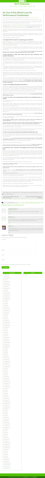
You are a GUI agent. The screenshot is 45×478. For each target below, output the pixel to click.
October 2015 (6, 344)
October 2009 (6, 466)
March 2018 (6, 306)
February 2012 (6, 418)
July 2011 (6, 430)
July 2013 (6, 390)
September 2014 (7, 366)
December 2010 (7, 442)
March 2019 (6, 291)
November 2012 (7, 403)
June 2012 (6, 412)
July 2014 (6, 369)
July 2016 (6, 329)
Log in (26, 274)
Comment (3, 239)
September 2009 (7, 468)
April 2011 (6, 435)
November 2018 (7, 295)
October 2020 (6, 283)
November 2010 (7, 444)
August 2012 (6, 408)
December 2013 (7, 381)
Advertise (30, 6)
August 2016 (6, 327)
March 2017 (6, 318)
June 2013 (6, 391)
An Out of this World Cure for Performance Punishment (22, 203)
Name (3, 250)
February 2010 (6, 459)
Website (3, 259)
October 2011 (6, 425)
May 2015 (6, 352)
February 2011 (6, 439)
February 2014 (6, 378)
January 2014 (6, 379)
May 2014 (6, 373)
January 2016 (6, 339)
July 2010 (6, 451)
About (34, 6)
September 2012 (7, 407)
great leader (7, 154)
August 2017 (6, 313)
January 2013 (6, 400)
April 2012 (6, 415)
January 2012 (6, 420)
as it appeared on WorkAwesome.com (18, 26)
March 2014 (6, 376)
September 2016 (7, 325)
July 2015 (6, 349)
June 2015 (6, 351)
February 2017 (6, 320)
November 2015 (7, 342)
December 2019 (7, 288)
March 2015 (6, 356)
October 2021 (6, 276)
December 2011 (7, 422)
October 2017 (6, 312)
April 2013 (6, 395)
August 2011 (6, 429)
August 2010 (6, 449)
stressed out (14, 41)
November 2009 (7, 464)
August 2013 (6, 388)
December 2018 (7, 293)
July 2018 (6, 301)
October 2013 (6, 384)
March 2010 (6, 457)
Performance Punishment (33, 17)
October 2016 (6, 323)
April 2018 (6, 305)
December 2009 (7, 463)
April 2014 (6, 374)
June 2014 (6, 371)
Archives (25, 6)
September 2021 (7, 278)
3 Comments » (11, 194)
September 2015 (7, 345)
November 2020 (7, 281)
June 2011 (6, 432)
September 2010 (7, 447)
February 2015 (6, 357)
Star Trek (39, 192)
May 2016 (6, 332)
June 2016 (6, 330)
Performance (25, 192)
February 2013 (6, 398)
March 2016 (6, 335)
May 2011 (6, 434)
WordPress (35, 476)
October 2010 (6, 446)
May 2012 (6, 413)
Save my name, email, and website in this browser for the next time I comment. (17, 264)
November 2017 (7, 310)
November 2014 (7, 362)
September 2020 (7, 284)
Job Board (15, 6)
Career (5, 194)
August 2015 (6, 347)
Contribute (20, 6)
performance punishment (33, 192)
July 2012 (6, 410)
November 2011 (7, 423)
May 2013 (6, 393)
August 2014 (6, 368)
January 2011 (6, 440)
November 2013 (7, 383)
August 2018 (6, 300)
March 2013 (6, 396)
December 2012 (7, 401)
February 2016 (6, 337)
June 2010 (6, 452)
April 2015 (6, 354)
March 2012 (6, 417)
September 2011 (7, 427)
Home (11, 6)
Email (3, 254)
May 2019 (6, 290)
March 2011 (6, 437)
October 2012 (6, 405)
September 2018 (7, 298)
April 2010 (6, 456)
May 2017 (6, 317)
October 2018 (6, 296)
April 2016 (6, 334)
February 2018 (6, 308)
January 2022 (6, 274)
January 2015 (6, 359)
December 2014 (7, 361)
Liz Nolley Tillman (8, 192)
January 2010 (6, 461)
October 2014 (6, 364)
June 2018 (6, 303)
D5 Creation (26, 476)
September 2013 (7, 386)
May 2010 (6, 454)
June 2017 (6, 315)
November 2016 (7, 322)
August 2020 (6, 286)
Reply (9, 213)
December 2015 (7, 340)
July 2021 (6, 279)
